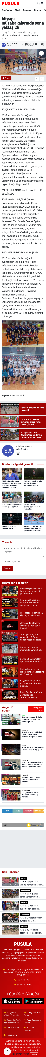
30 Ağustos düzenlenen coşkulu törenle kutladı (29, 907)
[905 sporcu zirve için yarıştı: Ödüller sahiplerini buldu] (34, 473)
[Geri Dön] (7, 1051)
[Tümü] (43, 872)
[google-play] (34, 1001)
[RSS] (37, 994)
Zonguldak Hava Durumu (32, 1013)
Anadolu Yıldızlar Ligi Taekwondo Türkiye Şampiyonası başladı (33, 528)
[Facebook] (9, 994)
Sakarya (24, 902)
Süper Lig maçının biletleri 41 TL (9, 527)
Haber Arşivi (12, 1035)
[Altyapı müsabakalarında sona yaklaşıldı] (23, 62)
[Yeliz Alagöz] (8, 450)
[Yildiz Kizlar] (23, 368)
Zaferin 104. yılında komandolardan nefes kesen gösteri (31, 883)
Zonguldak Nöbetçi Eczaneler (12, 1013)
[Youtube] (32, 994)
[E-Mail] (18, 454)
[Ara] (38, 3)
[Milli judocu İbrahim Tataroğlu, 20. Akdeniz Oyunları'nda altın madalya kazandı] (12, 473)
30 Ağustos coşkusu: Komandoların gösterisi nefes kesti (31, 932)
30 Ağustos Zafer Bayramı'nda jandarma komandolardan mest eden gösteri (30, 895)
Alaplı (17, 10)
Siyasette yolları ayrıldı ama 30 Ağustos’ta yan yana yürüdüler (31, 919)
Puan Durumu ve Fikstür (32, 1021)
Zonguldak (7, 10)
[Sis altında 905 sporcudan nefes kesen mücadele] (34, 497)
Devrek (37, 10)
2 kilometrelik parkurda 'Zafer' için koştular (12, 506)
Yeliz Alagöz (22, 449)
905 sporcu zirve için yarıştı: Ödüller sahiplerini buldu (33, 483)
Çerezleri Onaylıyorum (19, 1054)
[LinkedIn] (28, 994)
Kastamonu (25, 890)
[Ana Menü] (42, 3)
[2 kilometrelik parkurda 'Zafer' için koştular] (12, 497)
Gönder (7, 568)
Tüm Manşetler (13, 1027)
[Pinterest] (18, 994)
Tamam (34, 1054)
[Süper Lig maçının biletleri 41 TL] (12, 519)
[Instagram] (23, 994)
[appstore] (12, 1001)
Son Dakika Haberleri (30, 1028)
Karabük (24, 926)
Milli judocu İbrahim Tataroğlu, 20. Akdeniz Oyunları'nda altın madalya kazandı (11, 484)
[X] (14, 994)
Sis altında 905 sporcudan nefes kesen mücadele (34, 507)
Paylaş (7, 78)
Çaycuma (27, 10)
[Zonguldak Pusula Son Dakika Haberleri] (11, 3)
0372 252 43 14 (25, 980)
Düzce (23, 878)
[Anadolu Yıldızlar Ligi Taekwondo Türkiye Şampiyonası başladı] (34, 519)
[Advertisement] (23, 848)
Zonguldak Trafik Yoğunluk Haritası (12, 1021)
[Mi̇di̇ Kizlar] (23, 333)
